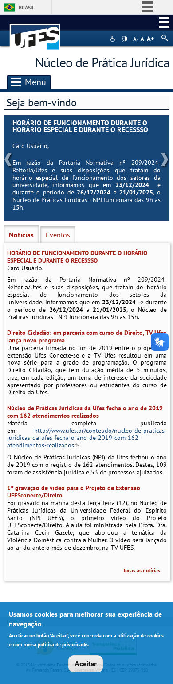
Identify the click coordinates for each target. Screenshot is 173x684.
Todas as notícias (141, 570)
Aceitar (86, 664)
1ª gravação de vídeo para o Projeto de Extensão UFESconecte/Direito (73, 491)
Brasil (27, 7)
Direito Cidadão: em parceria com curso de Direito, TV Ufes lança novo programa (86, 336)
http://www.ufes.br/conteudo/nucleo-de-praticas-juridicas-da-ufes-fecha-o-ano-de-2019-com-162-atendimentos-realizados (86, 438)
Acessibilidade (113, 39)
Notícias (21, 234)
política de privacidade (62, 644)
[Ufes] (35, 33)
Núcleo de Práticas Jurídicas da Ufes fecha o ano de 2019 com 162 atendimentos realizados (85, 412)
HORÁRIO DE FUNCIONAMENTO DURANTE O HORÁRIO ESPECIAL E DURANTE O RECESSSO (80, 126)
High (124, 39)
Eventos (58, 234)
